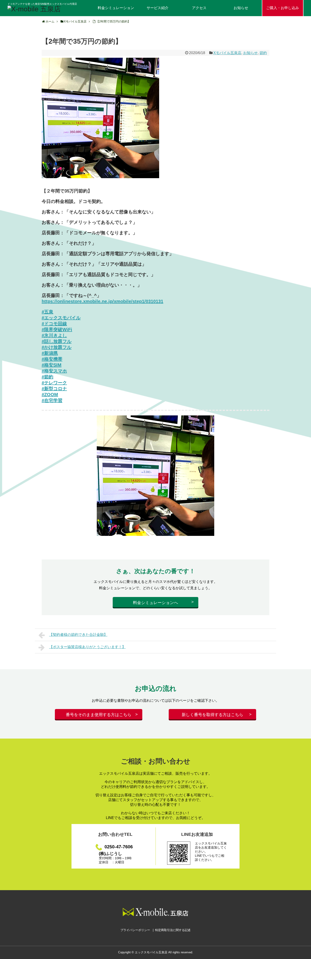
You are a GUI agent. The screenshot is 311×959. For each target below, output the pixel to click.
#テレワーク (54, 382)
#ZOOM (50, 394)
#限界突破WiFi (57, 329)
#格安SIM (51, 364)
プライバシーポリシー (135, 930)
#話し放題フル (56, 341)
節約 (263, 53)
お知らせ (241, 8)
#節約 (47, 376)
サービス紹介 (157, 8)
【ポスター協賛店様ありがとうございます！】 (87, 647)
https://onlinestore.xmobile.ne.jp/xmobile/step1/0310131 (102, 301)
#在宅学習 (52, 400)
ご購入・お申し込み (282, 8)
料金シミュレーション (116, 8)
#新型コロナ (54, 388)
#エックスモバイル (61, 317)
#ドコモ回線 (54, 323)
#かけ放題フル (56, 347)
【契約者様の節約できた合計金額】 (78, 635)
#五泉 (47, 311)
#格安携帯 (52, 359)
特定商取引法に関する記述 (173, 930)
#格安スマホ (54, 370)
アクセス (199, 8)
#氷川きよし (54, 335)
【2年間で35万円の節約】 (113, 21)
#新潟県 (50, 353)
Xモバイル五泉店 (227, 53)
